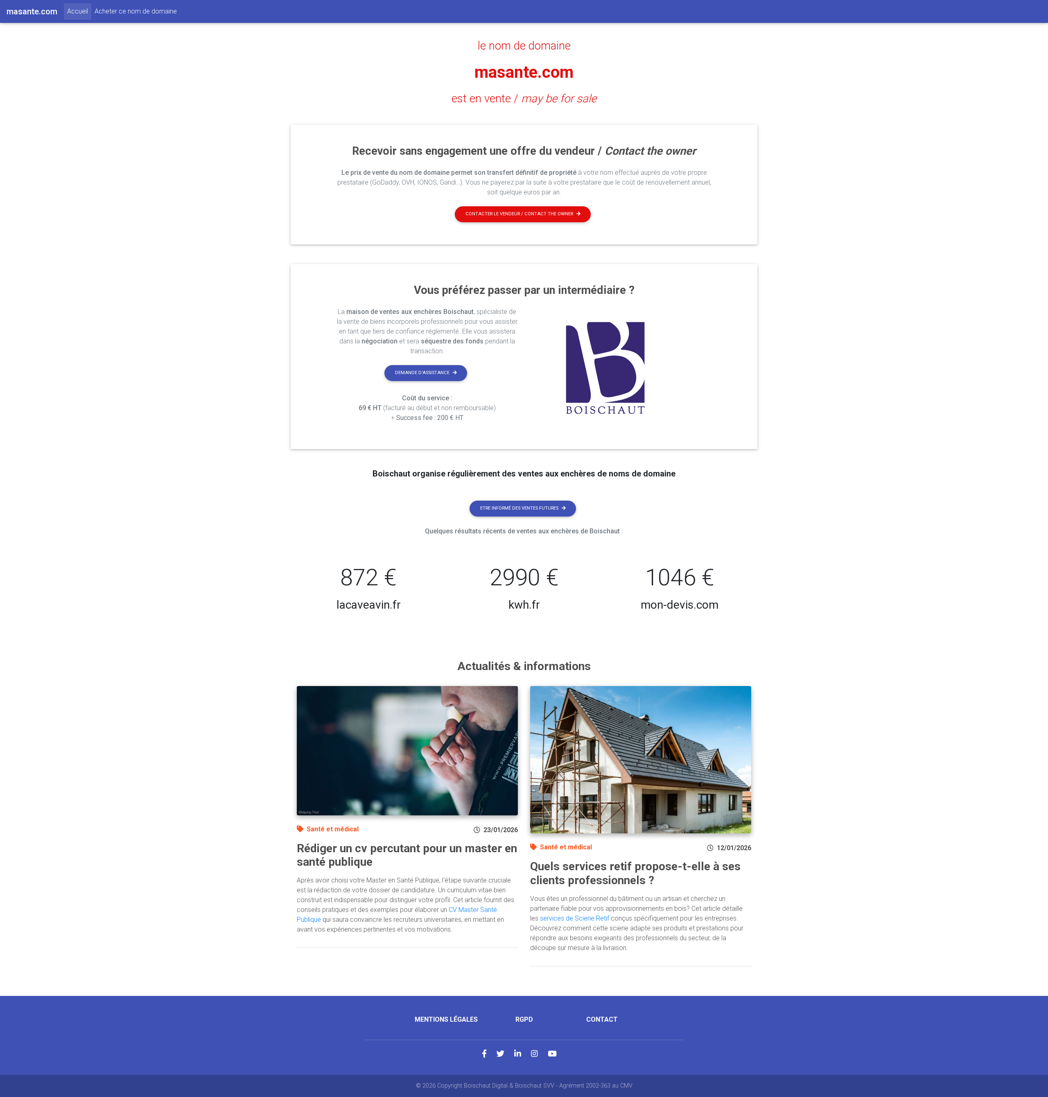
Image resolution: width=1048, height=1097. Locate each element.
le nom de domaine (524, 45)
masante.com (524, 72)
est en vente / (524, 98)
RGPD (524, 1019)
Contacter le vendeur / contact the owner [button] (519, 214)
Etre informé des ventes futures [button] (519, 508)
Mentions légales (446, 1019)
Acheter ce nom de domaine (136, 11)
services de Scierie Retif (574, 918)
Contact (602, 1019)
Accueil (79, 11)
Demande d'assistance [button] (422, 372)
